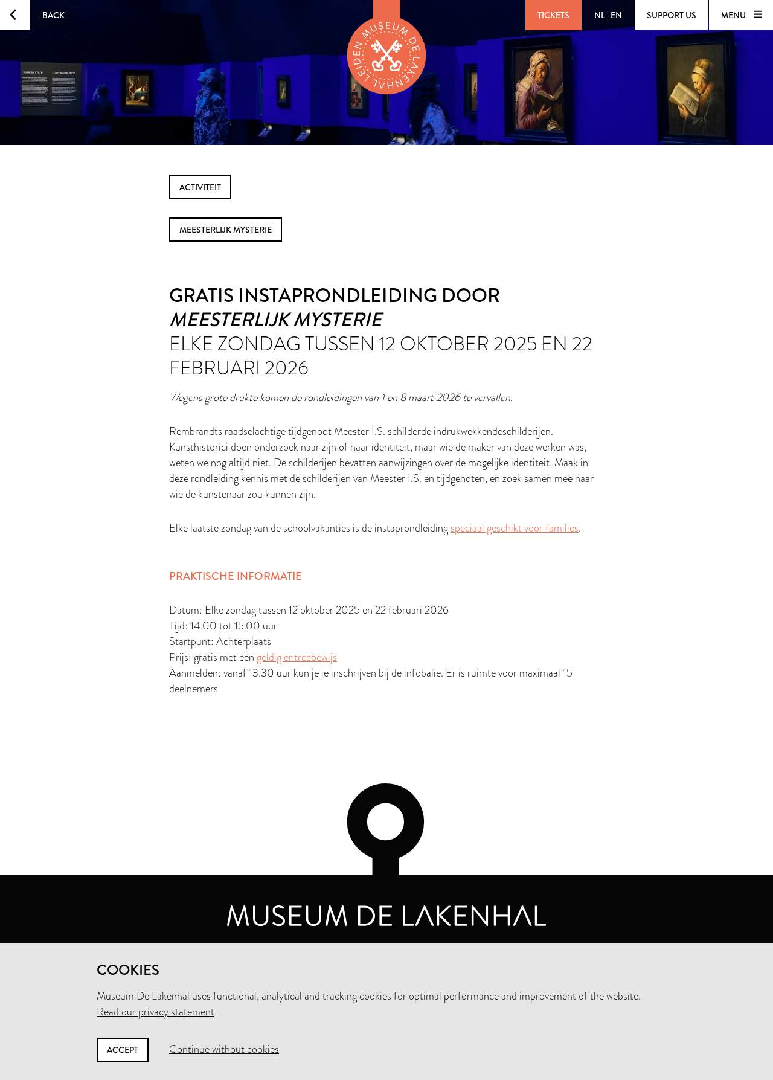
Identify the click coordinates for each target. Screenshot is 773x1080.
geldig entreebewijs (297, 657)
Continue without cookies (224, 1049)
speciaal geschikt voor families (515, 528)
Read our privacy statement (155, 1012)
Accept (122, 1050)
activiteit (200, 187)
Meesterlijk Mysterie (225, 229)
